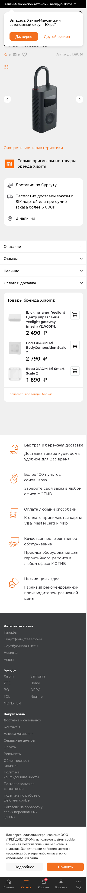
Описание (12, 246)
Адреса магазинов (18, 734)
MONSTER (12, 703)
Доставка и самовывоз (22, 720)
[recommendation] (75, 314)
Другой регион (57, 36)
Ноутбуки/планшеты (21, 646)
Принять (65, 867)
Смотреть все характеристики (33, 148)
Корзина (43, 883)
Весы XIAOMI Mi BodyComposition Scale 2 (46, 347)
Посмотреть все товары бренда (29, 394)
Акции (9, 659)
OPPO (35, 690)
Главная (8, 887)
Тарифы (10, 632)
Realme (36, 696)
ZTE (7, 683)
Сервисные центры (19, 740)
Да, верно (23, 36)
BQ (6, 690)
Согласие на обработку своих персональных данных (23, 812)
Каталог (26, 887)
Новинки (11, 653)
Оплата (10, 747)
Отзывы (11, 258)
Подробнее (24, 867)
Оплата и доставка (20, 283)
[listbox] (40, 4)
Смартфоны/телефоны (23, 639)
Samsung (37, 676)
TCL (7, 696)
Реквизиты (12, 754)
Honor (35, 683)
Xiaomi (9, 676)
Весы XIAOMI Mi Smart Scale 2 (45, 371)
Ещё (78, 887)
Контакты (12, 727)
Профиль (61, 887)
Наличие (11, 271)
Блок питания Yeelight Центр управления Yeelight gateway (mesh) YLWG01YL (45, 319)
